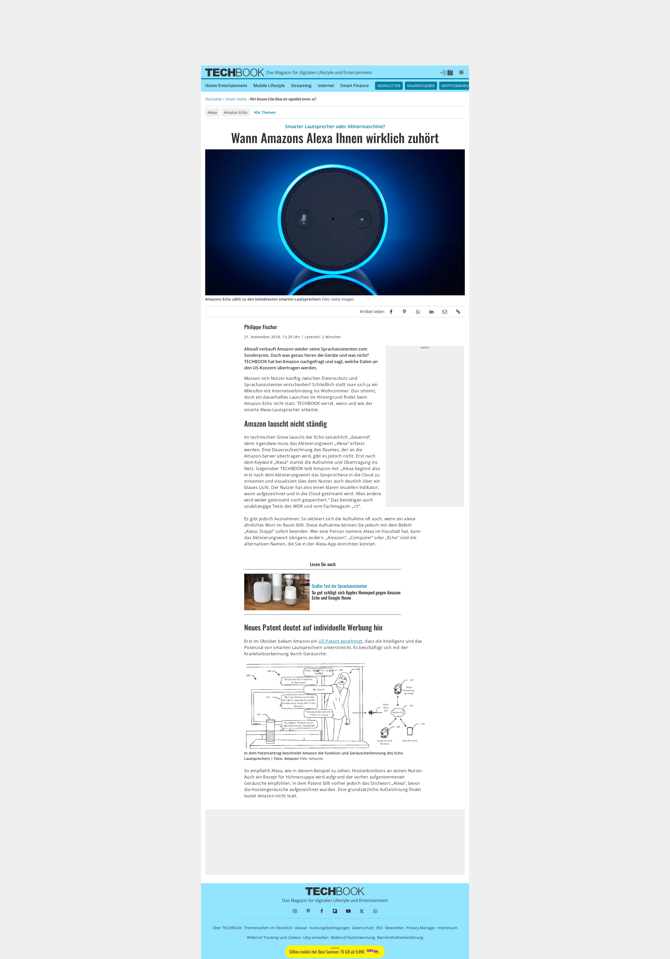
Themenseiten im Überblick (268, 927)
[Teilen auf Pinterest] (404, 311)
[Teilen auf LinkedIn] (431, 311)
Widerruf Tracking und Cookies (274, 937)
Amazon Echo (235, 112)
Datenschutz (363, 927)
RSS (379, 927)
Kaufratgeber (421, 85)
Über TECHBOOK (227, 927)
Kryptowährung (458, 85)
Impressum (447, 927)
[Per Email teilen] (444, 311)
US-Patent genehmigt (341, 641)
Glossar (301, 927)
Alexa (212, 112)
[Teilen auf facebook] (391, 311)
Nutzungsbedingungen (330, 927)
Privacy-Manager (421, 927)
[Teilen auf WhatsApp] (418, 311)
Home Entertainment (226, 85)
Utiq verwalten (316, 937)
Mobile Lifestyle (269, 85)
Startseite (213, 99)
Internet (326, 85)
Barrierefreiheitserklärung (400, 937)
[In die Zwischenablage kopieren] (458, 311)
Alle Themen (265, 112)
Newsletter (388, 85)
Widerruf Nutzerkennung (353, 937)
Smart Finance (354, 85)
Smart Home (236, 99)
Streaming (301, 85)
